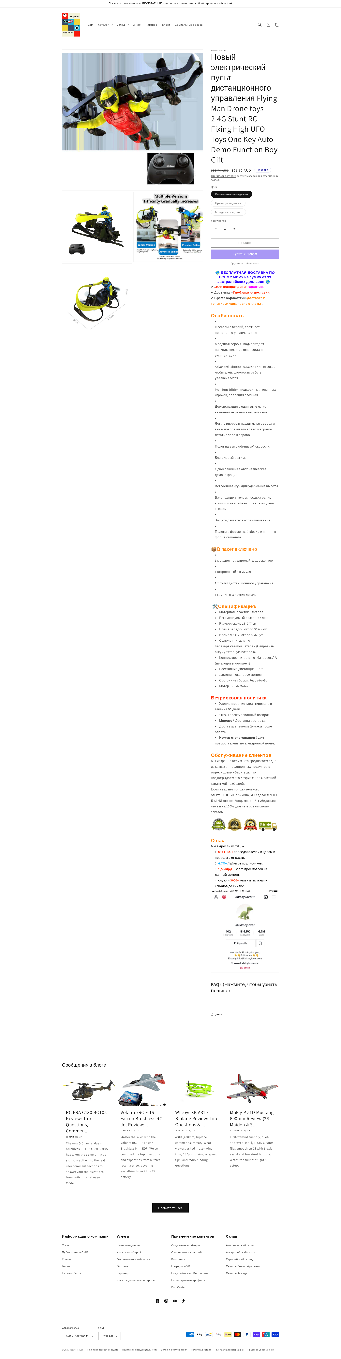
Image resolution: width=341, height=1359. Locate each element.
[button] (105, 25)
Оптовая (122, 1266)
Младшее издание (230, 213)
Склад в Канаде (236, 1273)
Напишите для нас (129, 1245)
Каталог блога (71, 1273)
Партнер (122, 1273)
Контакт (67, 1259)
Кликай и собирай (129, 1252)
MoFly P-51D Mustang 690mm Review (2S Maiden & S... (252, 1118)
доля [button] (218, 1014)
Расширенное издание (233, 195)
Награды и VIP (181, 1266)
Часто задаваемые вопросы (136, 1280)
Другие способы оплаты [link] (245, 263)
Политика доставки (201, 1349)
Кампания (178, 1259)
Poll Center (178, 1287)
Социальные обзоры (185, 1245)
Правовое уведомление (260, 1349)
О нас (66, 1245)
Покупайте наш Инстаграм (189, 1273)
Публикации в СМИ (75, 1252)
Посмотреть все (170, 1208)
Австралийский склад (240, 1252)
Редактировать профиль (188, 1280)
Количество (218, 220)
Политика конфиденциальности (139, 1349)
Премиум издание (230, 204)
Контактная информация (230, 1349)
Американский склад (240, 1245)
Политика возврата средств (102, 1349)
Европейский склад (239, 1259)
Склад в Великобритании (243, 1266)
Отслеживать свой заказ (133, 1259)
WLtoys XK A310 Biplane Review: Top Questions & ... (196, 1118)
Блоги (66, 1266)
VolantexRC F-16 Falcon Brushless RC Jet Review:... (141, 1118)
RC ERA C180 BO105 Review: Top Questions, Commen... (86, 1121)
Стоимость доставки (223, 176)
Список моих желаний (186, 1252)
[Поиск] (259, 24)
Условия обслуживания (174, 1349)
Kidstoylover (76, 1350)
